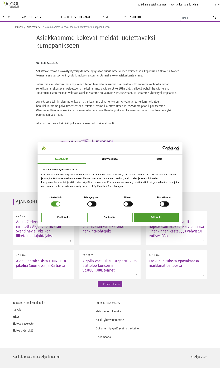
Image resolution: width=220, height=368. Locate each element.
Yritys (6, 17)
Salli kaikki (156, 217)
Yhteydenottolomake (108, 311)
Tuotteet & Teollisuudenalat (71, 17)
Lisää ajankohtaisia (110, 284)
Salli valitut (110, 217)
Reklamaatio (103, 337)
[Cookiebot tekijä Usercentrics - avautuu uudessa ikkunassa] (165, 148)
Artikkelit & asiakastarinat (152, 4)
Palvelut (107, 17)
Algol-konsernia (50, 356)
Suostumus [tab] (61, 159)
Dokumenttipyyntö (107, 328)
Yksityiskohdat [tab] (110, 159)
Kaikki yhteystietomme (110, 320)
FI (216, 4)
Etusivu (19, 27)
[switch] (91, 204)
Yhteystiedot (175, 4)
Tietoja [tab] (158, 159)
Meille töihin (191, 4)
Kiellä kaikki (63, 217)
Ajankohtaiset (34, 27)
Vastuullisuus (31, 17)
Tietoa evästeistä (23, 330)
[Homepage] (14, 4)
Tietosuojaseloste (23, 323)
